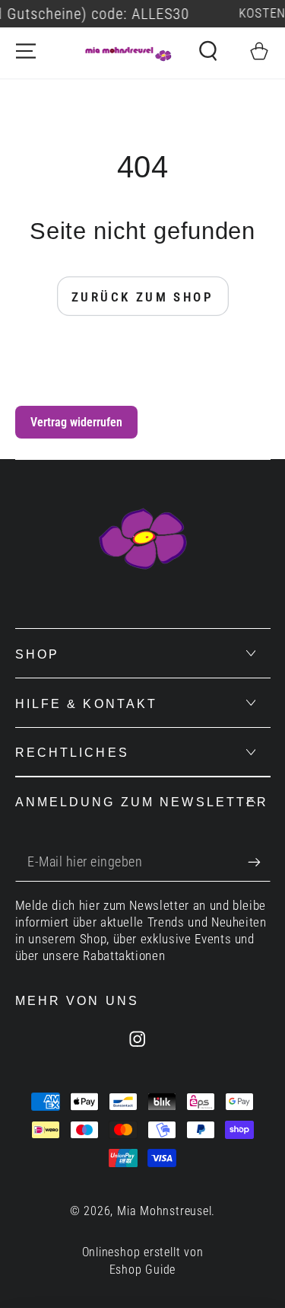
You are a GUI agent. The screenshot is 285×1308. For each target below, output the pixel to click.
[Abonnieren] (259, 862)
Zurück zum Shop (142, 297)
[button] (208, 51)
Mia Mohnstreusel (164, 1211)
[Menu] (26, 51)
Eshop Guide (142, 1270)
